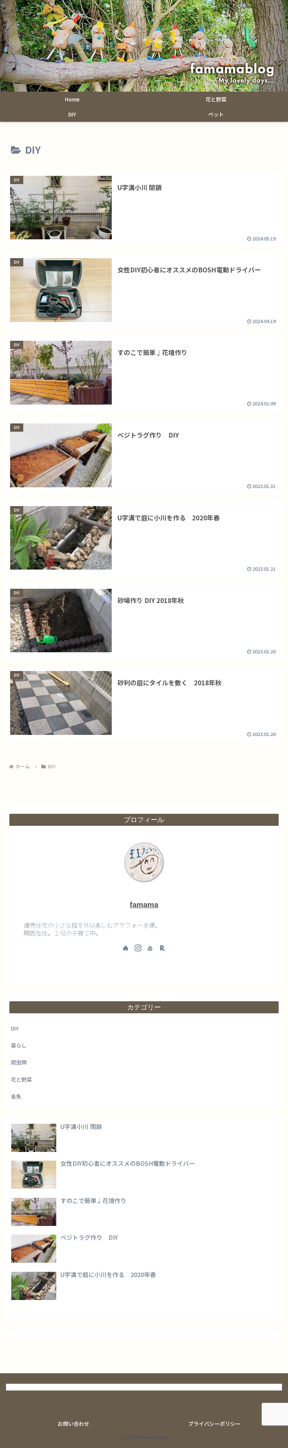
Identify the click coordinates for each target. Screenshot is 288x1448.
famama (144, 905)
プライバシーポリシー (214, 1423)
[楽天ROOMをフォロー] (162, 948)
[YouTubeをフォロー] (150, 948)
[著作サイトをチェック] (125, 948)
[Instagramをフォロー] (138, 948)
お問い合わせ (73, 1423)
